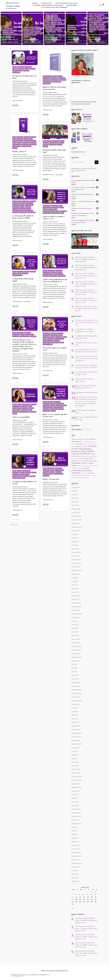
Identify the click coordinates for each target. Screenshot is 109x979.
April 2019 (74, 762)
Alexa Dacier (79, 257)
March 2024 (75, 549)
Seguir (77, 475)
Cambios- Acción (81, 446)
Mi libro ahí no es (47, 3)
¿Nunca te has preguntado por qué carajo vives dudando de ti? (55, 280)
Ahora (69, 15)
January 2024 (75, 556)
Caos (14, 138)
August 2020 (75, 704)
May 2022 (74, 628)
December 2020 (76, 690)
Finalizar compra (71, 5)
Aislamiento (97, 18)
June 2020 (74, 711)
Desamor (26, 138)
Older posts (14, 525)
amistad (60, 76)
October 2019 (75, 740)
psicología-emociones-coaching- (82, 471)
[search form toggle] (100, 5)
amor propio (32, 15)
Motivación (88, 461)
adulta (26, 15)
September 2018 (76, 787)
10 (72, 897)
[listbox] (54, 28)
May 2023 (74, 585)
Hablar (11, 29)
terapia (4, 36)
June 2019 (74, 755)
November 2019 (76, 737)
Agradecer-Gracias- (77, 439)
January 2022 (75, 643)
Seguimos (91, 31)
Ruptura (25, 144)
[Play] (73, 247)
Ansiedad (26, 16)
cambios (73, 446)
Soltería (29, 146)
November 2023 (76, 563)
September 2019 (76, 744)
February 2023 (76, 596)
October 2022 (75, 610)
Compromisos (56, 140)
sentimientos (83, 475)
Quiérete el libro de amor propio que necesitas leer (54, 88)
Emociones (5, 29)
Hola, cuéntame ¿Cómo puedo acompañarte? (54, 7)
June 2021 (74, 668)
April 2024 (74, 545)
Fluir (78, 458)
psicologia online (7, 33)
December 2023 (76, 560)
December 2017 (76, 813)
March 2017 (75, 842)
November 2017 (76, 816)
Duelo (30, 138)
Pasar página (26, 142)
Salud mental (6, 34)
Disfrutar (28, 206)
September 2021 (76, 657)
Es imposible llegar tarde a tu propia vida (10, 40)
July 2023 (74, 578)
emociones (73, 458)
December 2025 (76, 516)
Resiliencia (16, 33)
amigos (55, 76)
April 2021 (74, 675)
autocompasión (33, 20)
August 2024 (75, 531)
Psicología (5, 31)
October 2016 (75, 860)
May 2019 (74, 758)
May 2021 (74, 672)
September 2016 (76, 863)
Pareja (26, 68)
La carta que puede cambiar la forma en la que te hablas (22, 217)
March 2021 (75, 679)
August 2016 (75, 867)
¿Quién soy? (35, 3)
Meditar (29, 208)
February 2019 (76, 769)
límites (73, 24)
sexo (91, 475)
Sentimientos (35, 29)
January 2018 (75, 809)
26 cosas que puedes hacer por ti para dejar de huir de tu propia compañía (32, 38)
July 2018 (74, 795)
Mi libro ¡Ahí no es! (19, 151)
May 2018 (74, 798)
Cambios (16, 27)
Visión (87, 477)
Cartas (18, 410)
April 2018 (74, 802)
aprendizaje (79, 444)
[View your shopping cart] (103, 5)
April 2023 (74, 588)
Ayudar (91, 26)
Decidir (81, 456)
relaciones (90, 473)
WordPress (23, 976)
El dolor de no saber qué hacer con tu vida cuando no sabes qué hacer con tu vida (97, 38)
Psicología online (14, 31)
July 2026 (74, 491)
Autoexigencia (90, 444)
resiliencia (73, 475)
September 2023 (76, 570)
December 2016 (76, 852)
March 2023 (75, 592)
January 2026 (75, 513)
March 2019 (75, 766)
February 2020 (76, 726)
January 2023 (75, 599)
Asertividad (35, 18)
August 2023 (75, 574)
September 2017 (76, 823)
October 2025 (75, 523)
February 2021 (76, 682)
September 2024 (76, 527)
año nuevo (32, 201)
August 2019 (75, 748)
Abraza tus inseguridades (21, 417)
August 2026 (75, 487)
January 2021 (75, 686)
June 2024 (74, 538)
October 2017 (75, 820)
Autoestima (10, 27)
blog (95, 444)
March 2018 (75, 805)
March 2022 (75, 635)
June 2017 (74, 831)
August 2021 (75, 661)
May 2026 (74, 498)
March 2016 (75, 881)
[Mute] (94, 247)
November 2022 (76, 607)
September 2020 (76, 701)
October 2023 (75, 567)
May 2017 (74, 834)
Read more (15, 105)
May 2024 (74, 541)
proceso (84, 466)
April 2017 (74, 838)
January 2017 (75, 849)
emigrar (52, 471)
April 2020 (74, 719)
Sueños (13, 34)
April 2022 (74, 632)
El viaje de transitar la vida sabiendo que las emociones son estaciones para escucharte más (53, 37)
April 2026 (74, 502)
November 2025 (76, 520)
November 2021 (76, 650)
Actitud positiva (47, 76)
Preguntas (31, 24)
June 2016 (74, 870)
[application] (84, 241)
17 (72, 899)
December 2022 (76, 603)
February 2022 (76, 639)
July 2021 (74, 664)
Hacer (15, 29)
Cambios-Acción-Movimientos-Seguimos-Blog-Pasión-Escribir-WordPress (84, 450)
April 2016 (74, 878)
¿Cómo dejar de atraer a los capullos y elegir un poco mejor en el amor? (86, 259)
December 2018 (76, 776)
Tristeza (15, 148)
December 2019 (76, 733)
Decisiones (19, 138)
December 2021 (76, 646)
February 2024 (76, 552)
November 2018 (76, 780)
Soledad (26, 31)
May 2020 (74, 715)
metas (82, 461)
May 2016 (74, 874)
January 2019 (75, 773)
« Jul (72, 908)
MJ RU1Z (78, 306)
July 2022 (74, 621)
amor (88, 439)
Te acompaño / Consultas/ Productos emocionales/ (47, 5)
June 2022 (74, 625)
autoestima (86, 444)
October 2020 (75, 697)
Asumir (26, 20)
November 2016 (76, 856)
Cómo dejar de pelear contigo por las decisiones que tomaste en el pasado (75, 38)
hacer (79, 461)
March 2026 (75, 505)
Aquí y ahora (27, 18)
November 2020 (76, 693)
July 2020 (74, 708)
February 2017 (76, 845)
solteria (76, 477)
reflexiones (83, 473)
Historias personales (30, 140)
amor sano (89, 442)
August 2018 (75, 791)
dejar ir (90, 456)
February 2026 (76, 509)
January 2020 (75, 729)
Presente (80, 466)
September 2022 (76, 614)
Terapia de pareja (47, 344)
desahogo (94, 456)
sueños (80, 477)
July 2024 (74, 534)
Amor (73, 15)
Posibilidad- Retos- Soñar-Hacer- (82, 464)
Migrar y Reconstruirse (51, 479)
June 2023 (74, 581)
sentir (88, 475)
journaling (22, 208)
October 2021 (75, 654)
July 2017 (74, 827)
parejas (19, 142)
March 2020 (75, 722)
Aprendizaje (33, 16)
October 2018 (75, 784)
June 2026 (74, 494)
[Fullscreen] (96, 247)
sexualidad (94, 475)
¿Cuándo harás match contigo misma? (86, 392)
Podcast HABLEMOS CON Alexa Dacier (66, 3)
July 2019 (74, 751)
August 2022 (75, 617)
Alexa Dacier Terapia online (12, 4)
